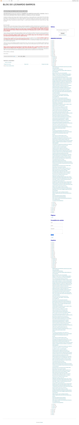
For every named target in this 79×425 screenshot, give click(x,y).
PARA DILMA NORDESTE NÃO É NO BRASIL (59, 195)
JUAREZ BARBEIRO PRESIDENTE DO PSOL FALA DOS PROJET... (62, 131)
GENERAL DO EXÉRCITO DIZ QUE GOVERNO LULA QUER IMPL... (62, 343)
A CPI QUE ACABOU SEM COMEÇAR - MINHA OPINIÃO (60, 95)
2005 (52, 212)
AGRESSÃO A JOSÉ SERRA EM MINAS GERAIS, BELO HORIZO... (62, 378)
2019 (52, 44)
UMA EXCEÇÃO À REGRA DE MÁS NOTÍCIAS (59, 160)
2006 (52, 211)
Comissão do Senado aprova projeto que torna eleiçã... (60, 153)
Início (52, 217)
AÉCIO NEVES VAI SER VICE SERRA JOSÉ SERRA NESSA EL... (61, 101)
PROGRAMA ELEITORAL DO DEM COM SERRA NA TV (60, 86)
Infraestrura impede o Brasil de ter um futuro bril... (59, 185)
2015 (52, 49)
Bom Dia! (53, 134)
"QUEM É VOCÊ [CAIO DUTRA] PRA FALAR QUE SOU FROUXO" (61, 85)
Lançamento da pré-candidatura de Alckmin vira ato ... (60, 174)
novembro (54, 58)
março (53, 203)
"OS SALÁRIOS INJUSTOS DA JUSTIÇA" (58, 159)
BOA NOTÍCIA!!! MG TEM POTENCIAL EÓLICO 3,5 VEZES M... (61, 173)
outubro (54, 59)
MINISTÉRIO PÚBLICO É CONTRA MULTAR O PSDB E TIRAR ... (61, 165)
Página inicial (26, 64)
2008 (52, 410)
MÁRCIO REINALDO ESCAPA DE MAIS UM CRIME (59, 170)
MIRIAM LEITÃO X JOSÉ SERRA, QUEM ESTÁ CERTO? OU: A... (61, 168)
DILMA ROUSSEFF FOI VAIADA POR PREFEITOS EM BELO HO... (62, 183)
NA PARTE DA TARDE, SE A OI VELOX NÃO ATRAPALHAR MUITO (62, 353)
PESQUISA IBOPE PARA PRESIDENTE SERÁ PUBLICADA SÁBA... (62, 66)
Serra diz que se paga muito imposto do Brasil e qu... (60, 125)
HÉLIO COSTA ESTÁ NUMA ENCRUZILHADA (59, 398)
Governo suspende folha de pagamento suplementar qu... (60, 121)
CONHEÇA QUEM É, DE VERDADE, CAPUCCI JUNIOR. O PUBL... (62, 104)
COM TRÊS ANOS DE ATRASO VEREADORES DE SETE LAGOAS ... (62, 178)
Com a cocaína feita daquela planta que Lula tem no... (60, 76)
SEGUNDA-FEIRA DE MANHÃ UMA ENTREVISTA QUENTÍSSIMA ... (62, 80)
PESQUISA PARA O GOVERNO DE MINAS (58, 105)
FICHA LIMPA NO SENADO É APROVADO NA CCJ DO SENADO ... (62, 116)
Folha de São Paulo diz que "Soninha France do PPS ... (60, 136)
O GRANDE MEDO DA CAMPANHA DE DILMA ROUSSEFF (61, 149)
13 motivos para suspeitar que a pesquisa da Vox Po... (60, 145)
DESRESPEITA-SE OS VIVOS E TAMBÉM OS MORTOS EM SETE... (62, 189)
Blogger (41, 422)
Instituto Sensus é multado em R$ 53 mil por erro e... (60, 124)
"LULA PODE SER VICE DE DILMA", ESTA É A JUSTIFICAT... (61, 89)
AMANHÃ (53, 129)
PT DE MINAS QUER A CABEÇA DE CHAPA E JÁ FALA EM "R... (61, 373)
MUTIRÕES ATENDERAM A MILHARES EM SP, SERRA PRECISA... (62, 188)
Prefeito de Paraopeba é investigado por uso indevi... (60, 106)
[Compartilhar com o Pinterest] (24, 56)
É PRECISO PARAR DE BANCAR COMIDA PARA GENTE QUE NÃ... (62, 150)
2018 (52, 45)
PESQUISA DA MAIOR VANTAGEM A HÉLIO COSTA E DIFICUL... (61, 120)
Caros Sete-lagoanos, (55, 164)
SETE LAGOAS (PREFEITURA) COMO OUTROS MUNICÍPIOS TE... (62, 91)
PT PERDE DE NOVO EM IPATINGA (57, 69)
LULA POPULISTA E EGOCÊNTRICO (57, 200)
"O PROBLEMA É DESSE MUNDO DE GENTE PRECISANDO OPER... (62, 184)
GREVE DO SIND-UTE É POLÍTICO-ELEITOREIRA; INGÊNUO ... (61, 110)
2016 (52, 48)
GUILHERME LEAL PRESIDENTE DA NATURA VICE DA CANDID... (62, 138)
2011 (52, 54)
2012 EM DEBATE (55, 190)
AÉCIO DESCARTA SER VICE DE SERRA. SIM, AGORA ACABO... (61, 90)
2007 (52, 210)
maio (53, 65)
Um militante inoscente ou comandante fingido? (59, 348)
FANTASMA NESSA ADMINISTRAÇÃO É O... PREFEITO (60, 119)
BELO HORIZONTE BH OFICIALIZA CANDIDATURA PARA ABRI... (61, 100)
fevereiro (54, 204)
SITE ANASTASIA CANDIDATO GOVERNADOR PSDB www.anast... (62, 126)
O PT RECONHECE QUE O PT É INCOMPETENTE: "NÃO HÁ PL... (62, 155)
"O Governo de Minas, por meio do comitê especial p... (60, 109)
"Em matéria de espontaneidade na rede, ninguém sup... (60, 130)
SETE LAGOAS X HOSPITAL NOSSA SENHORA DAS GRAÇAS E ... (62, 198)
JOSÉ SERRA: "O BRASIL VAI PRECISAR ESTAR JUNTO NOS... (61, 179)
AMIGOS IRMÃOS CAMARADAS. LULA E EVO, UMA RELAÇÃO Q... (62, 79)
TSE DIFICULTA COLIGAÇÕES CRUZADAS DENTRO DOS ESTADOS (62, 163)
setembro (54, 60)
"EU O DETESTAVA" (55, 71)
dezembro (54, 56)
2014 (52, 50)
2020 (52, 43)
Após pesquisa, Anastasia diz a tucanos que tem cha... (60, 94)
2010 (52, 55)
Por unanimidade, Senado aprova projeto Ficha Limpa (60, 111)
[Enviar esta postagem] (18, 56)
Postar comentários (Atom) (10, 65)
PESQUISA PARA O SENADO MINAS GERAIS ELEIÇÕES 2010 (61, 99)
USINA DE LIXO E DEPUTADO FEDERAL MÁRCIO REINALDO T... (62, 70)
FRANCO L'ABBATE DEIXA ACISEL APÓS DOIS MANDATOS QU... (62, 193)
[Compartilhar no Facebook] (23, 56)
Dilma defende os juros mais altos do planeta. (59, 368)
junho (53, 64)
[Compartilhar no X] (22, 56)
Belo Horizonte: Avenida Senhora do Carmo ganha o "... (60, 114)
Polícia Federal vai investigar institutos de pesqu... (59, 135)
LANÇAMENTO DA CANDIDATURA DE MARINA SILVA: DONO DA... (62, 144)
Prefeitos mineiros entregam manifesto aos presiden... (60, 388)
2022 (52, 40)
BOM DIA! (53, 194)
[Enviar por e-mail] (20, 56)
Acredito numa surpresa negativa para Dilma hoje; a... (60, 148)
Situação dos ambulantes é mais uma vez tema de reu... (60, 84)
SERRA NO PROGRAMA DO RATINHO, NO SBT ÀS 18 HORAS (61, 358)
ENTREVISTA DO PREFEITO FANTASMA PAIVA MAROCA (60, 115)
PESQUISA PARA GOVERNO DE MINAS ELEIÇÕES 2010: (60, 139)
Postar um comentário (8, 62)
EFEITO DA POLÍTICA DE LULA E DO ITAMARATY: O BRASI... (61, 169)
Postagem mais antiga (45, 64)
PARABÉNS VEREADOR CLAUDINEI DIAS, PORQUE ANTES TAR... (62, 81)
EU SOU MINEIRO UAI (55, 96)
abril (53, 202)
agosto (54, 263)
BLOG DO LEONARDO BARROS (19, 4)
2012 (52, 53)
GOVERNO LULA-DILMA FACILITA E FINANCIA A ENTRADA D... (61, 75)
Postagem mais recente (7, 64)
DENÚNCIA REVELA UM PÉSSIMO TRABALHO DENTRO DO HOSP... (62, 140)
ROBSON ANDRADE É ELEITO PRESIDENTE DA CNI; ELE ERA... (62, 154)
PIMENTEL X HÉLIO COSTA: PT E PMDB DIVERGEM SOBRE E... (61, 74)
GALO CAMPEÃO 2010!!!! (56, 199)
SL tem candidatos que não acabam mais (58, 180)
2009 (52, 207)
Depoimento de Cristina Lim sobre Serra (58, 175)
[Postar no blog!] (21, 56)
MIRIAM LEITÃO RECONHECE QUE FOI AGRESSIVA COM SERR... (62, 363)
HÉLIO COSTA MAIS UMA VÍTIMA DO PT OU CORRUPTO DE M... (61, 158)
